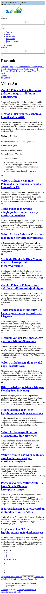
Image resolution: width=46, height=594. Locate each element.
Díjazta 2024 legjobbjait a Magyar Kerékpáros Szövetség (22, 389)
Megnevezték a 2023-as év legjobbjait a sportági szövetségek (22, 530)
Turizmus (20, 71)
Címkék (4, 75)
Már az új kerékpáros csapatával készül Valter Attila (21, 115)
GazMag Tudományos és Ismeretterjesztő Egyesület (18, 591)
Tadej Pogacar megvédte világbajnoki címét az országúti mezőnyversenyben (20, 212)
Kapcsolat (24, 579)
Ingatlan (40, 67)
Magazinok (5, 78)
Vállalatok (28, 71)
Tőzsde (13, 71)
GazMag (4, 590)
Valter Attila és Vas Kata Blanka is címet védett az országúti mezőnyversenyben (22, 458)
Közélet (4, 69)
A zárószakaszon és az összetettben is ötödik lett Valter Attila (23, 510)
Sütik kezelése (27, 577)
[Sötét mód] (2, 28)
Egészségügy (12, 67)
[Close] (2, 55)
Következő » (11, 559)
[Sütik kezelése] (4, 28)
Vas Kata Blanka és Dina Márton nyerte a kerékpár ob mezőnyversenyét (21, 262)
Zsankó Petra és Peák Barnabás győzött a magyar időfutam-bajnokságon (21, 93)
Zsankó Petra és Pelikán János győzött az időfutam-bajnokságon (22, 286)
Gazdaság (9, 32)
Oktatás (26, 69)
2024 (21, 162)
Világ (8, 34)
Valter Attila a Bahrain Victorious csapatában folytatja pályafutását (22, 236)
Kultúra (9, 45)
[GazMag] (14, 12)
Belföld (4, 67)
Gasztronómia (23, 67)
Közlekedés (10, 36)
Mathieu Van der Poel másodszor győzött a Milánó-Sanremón (22, 339)
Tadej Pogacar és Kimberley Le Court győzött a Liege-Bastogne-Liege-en (21, 313)
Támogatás (32, 579)
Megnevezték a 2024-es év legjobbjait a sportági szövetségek (22, 411)
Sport (8, 43)
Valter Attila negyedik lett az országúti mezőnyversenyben (19, 434)
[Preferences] (2, 26)
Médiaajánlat (14, 579)
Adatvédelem (16, 577)
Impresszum (6, 577)
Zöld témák (10, 39)
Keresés (4, 18)
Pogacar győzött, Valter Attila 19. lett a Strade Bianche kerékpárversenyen (22, 486)
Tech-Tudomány (12, 41)
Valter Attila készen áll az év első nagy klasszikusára (21, 364)
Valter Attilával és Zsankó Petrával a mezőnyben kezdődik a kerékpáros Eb (22, 184)
